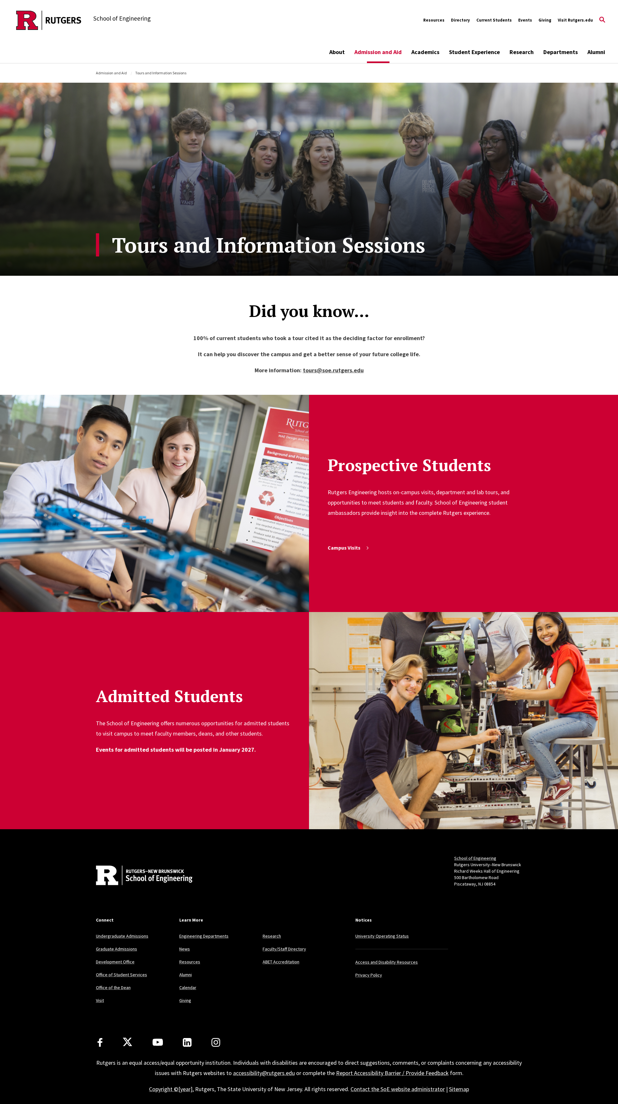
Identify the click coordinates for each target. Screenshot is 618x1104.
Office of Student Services (121, 975)
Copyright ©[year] (170, 1089)
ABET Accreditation (281, 962)
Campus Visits (344, 547)
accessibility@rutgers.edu (264, 1073)
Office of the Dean (113, 987)
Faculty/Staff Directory (284, 949)
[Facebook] (100, 1042)
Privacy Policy (368, 975)
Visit (100, 1000)
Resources (434, 20)
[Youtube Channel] (158, 1042)
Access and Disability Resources (386, 962)
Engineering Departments (204, 936)
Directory (460, 20)
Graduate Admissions (116, 949)
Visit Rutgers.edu (575, 20)
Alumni (596, 52)
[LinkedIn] (187, 1042)
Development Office (115, 962)
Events (525, 20)
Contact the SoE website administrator (398, 1089)
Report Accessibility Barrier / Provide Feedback (392, 1073)
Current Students (494, 20)
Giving (544, 20)
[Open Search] (602, 20)
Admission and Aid (378, 52)
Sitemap (459, 1089)
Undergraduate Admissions (122, 936)
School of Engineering (475, 858)
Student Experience (474, 52)
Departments (560, 52)
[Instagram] (215, 1042)
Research (522, 52)
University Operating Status (382, 936)
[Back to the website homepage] (49, 20)
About (337, 52)
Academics (425, 52)
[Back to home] (138, 876)
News (184, 949)
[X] (127, 1042)
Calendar (187, 987)
